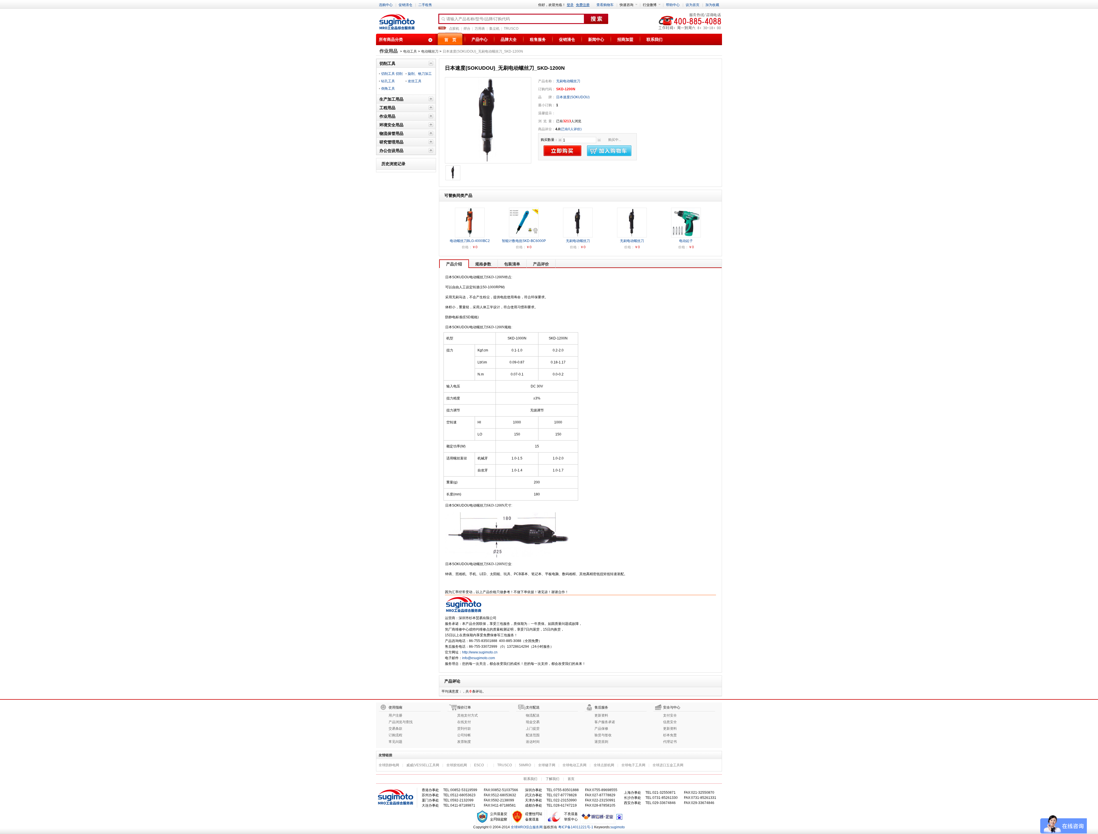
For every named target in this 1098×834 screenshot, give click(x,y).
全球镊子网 (546, 765)
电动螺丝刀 (429, 51)
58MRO (525, 765)
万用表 (480, 29)
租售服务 (538, 39)
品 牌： (546, 97)
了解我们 (552, 779)
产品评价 (541, 264)
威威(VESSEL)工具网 (422, 765)
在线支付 (464, 722)
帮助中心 (673, 5)
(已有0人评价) (571, 129)
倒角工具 (388, 89)
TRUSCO (511, 29)
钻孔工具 (388, 81)
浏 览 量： (546, 121)
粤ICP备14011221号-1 (575, 827)
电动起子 (686, 241)
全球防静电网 (389, 765)
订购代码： (546, 89)
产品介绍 (454, 264)
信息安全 (670, 722)
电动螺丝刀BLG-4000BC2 (470, 241)
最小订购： (546, 105)
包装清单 (512, 264)
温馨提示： (546, 113)
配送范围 (533, 735)
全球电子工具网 (633, 765)
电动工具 (410, 51)
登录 (570, 5)
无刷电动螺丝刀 (568, 81)
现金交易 (533, 722)
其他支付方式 (467, 715)
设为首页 (692, 5)
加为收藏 (712, 5)
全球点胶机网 (604, 765)
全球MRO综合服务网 (527, 827)
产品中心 (480, 39)
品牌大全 (509, 39)
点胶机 (454, 29)
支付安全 (670, 715)
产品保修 (601, 729)
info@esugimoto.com (478, 658)
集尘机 (494, 29)
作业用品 (388, 51)
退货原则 (601, 742)
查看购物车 (605, 5)
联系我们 (655, 39)
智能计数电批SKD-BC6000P (524, 241)
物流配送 (533, 715)
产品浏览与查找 (401, 722)
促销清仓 (405, 5)
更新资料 (601, 715)
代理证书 (670, 742)
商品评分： (546, 129)
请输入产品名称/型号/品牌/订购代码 (478, 19)
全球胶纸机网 (456, 765)
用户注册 (395, 715)
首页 (571, 779)
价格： (467, 247)
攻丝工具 (414, 81)
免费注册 (583, 5)
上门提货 (533, 729)
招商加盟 (625, 39)
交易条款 (395, 729)
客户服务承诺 (604, 722)
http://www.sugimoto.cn (480, 652)
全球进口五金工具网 (668, 765)
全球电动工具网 (574, 765)
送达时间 (533, 742)
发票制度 (464, 742)
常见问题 (395, 742)
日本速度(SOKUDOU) (572, 97)
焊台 (467, 29)
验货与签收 (603, 735)
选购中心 (386, 5)
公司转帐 (464, 735)
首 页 (450, 39)
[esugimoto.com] (396, 22)
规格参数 (483, 264)
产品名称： (546, 81)
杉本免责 (670, 735)
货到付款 (464, 729)
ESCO (479, 765)
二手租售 (425, 5)
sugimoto (617, 827)
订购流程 (395, 735)
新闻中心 (596, 39)
